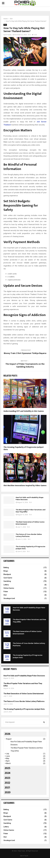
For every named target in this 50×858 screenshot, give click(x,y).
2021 (7, 787)
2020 (7, 792)
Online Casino (8, 588)
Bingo (5, 571)
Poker (5, 591)
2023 (7, 778)
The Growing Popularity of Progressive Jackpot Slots (23, 448)
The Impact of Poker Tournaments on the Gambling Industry (25, 365)
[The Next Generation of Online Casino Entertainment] (9, 524)
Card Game (7, 578)
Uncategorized (9, 598)
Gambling (7, 581)
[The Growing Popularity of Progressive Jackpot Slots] (9, 549)
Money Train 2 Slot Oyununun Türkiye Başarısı (25, 353)
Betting (6, 567)
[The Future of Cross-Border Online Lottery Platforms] (9, 537)
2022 (7, 782)
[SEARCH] (44, 722)
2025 (7, 768)
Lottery (6, 585)
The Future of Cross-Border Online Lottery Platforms (29, 535)
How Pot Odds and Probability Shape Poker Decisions (29, 498)
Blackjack (7, 574)
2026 (7, 734)
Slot (5, 24)
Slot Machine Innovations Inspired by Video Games (25, 485)
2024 (7, 773)
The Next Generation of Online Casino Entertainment (30, 523)
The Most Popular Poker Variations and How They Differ (30, 510)
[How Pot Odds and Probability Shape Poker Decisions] (9, 500)
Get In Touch (24, 856)
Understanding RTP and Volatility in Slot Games (23, 411)
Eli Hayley (8, 35)
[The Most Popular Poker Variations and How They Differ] (9, 512)
